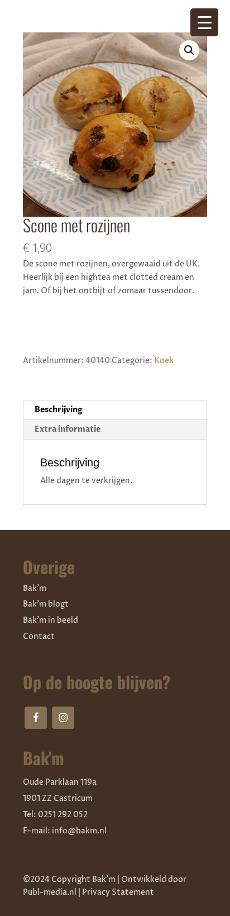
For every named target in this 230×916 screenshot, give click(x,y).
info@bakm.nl (79, 831)
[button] (189, 50)
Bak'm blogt (46, 604)
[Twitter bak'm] (63, 718)
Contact (39, 636)
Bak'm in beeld (50, 620)
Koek (164, 360)
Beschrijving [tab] (59, 409)
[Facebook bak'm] (36, 718)
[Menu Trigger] (204, 22)
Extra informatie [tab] (67, 429)
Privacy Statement (118, 892)
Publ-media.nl (49, 892)
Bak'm (34, 588)
